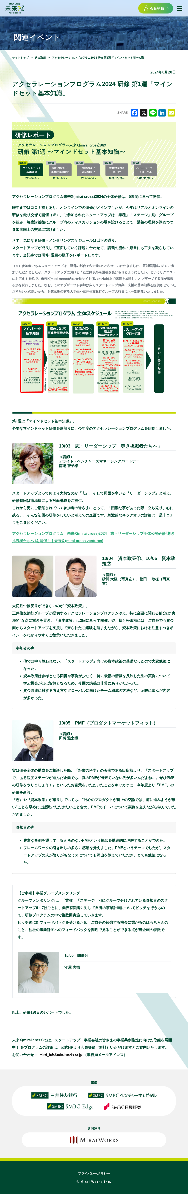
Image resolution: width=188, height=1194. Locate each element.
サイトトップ (20, 57)
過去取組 (40, 57)
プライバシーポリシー (94, 1173)
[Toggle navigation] (179, 8)
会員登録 (157, 8)
